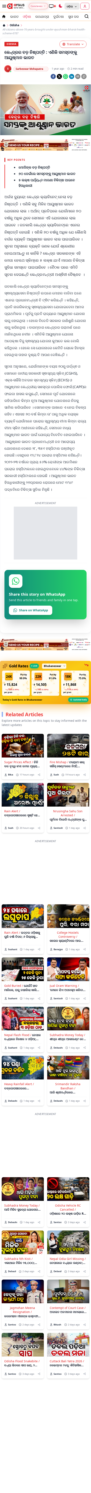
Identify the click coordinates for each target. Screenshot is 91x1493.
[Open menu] (3, 6)
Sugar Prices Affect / (18, 762)
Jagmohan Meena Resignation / (22, 1310)
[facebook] (53, 76)
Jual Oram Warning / (64, 986)
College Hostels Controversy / (68, 935)
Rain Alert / (12, 811)
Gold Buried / (13, 986)
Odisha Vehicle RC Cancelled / (68, 1207)
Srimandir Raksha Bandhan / (67, 1086)
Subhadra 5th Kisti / (18, 1259)
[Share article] (39, 775)
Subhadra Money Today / (67, 1035)
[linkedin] (71, 76)
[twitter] (59, 76)
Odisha (14, 25)
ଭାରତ (14, 16)
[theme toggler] (60, 6)
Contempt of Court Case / (67, 1308)
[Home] (4, 25)
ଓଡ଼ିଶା (27, 16)
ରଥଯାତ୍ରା (42, 16)
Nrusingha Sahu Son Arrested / (68, 813)
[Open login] (84, 6)
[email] (77, 76)
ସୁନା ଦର (73, 16)
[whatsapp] (65, 76)
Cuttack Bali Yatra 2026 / (67, 1361)
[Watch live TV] (52, 6)
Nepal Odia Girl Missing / (68, 1259)
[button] (16, 683)
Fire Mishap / (59, 762)
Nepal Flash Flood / (17, 1035)
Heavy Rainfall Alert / (19, 1084)
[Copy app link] (84, 76)
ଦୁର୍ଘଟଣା (58, 16)
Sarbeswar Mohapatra (29, 69)
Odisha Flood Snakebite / (22, 1361)
